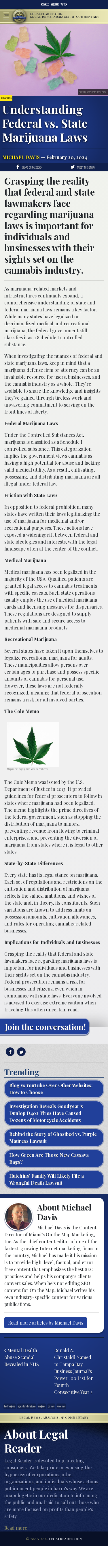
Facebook (55, 4)
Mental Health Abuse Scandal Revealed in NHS (21, 1357)
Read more (15, 1528)
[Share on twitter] (21, 1052)
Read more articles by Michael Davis (45, 1323)
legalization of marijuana (26, 1406)
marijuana (41, 1406)
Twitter (63, 4)
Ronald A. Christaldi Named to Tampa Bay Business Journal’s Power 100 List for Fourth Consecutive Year (73, 1371)
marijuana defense (23, 370)
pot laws (51, 1406)
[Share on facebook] (9, 1052)
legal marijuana (9, 1406)
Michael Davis (21, 157)
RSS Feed (45, 4)
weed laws (61, 1406)
